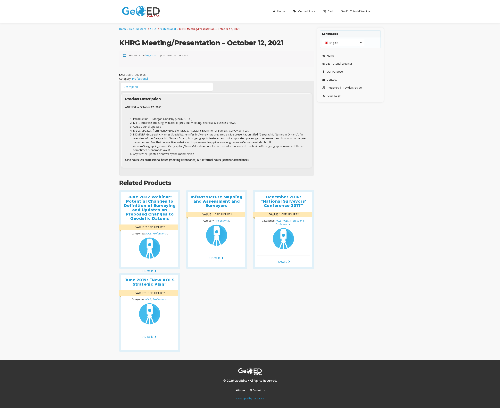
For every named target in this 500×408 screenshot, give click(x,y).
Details (149, 271)
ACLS (278, 220)
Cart (330, 11)
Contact (332, 79)
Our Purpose (335, 71)
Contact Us (258, 390)
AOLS (153, 29)
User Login (334, 95)
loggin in (151, 55)
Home (281, 11)
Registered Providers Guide (345, 87)
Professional (168, 29)
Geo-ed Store (306, 11)
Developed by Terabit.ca (250, 398)
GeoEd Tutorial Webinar (356, 11)
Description (130, 87)
